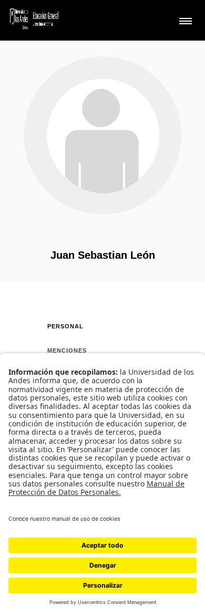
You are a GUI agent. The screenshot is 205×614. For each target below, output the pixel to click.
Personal (65, 326)
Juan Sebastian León (102, 255)
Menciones (67, 350)
